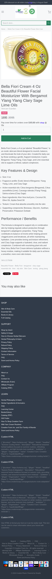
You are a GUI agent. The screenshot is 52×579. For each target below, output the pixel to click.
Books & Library (7, 315)
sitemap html (7, 550)
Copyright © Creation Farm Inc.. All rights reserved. (24, 548)
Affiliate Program (7, 385)
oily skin (20, 268)
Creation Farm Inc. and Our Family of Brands (18, 427)
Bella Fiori (18, 266)
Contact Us (5, 379)
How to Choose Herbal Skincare (13, 336)
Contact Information (8, 351)
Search (13, 541)
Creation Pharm (21, 573)
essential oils (6, 268)
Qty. (2, 125)
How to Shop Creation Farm (12, 543)
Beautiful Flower (7, 266)
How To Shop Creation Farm (12, 421)
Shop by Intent (6, 330)
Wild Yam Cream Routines (11, 424)
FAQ (3, 357)
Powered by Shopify (34, 573)
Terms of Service (7, 354)
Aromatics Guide (33, 555)
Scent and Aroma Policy (10, 360)
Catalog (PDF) (6, 388)
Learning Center (7, 409)
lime (13, 268)
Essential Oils (6, 312)
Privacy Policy (6, 342)
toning (35, 268)
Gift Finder (5, 418)
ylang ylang (43, 268)
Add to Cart (26, 138)
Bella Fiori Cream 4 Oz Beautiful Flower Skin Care (25, 29)
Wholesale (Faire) (8, 382)
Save (16, 274)
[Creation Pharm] (26, 12)
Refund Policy (6, 345)
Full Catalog (5, 318)
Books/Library (6, 412)
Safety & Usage (7, 333)
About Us (30, 543)
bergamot (27, 266)
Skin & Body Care (8, 309)
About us (4, 373)
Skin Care (28, 268)
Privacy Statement (23, 546)
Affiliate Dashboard (23, 550)
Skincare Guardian (8, 109)
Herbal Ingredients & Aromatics (13, 403)
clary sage (36, 266)
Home (3, 29)
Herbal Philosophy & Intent (11, 339)
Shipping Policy (7, 348)
